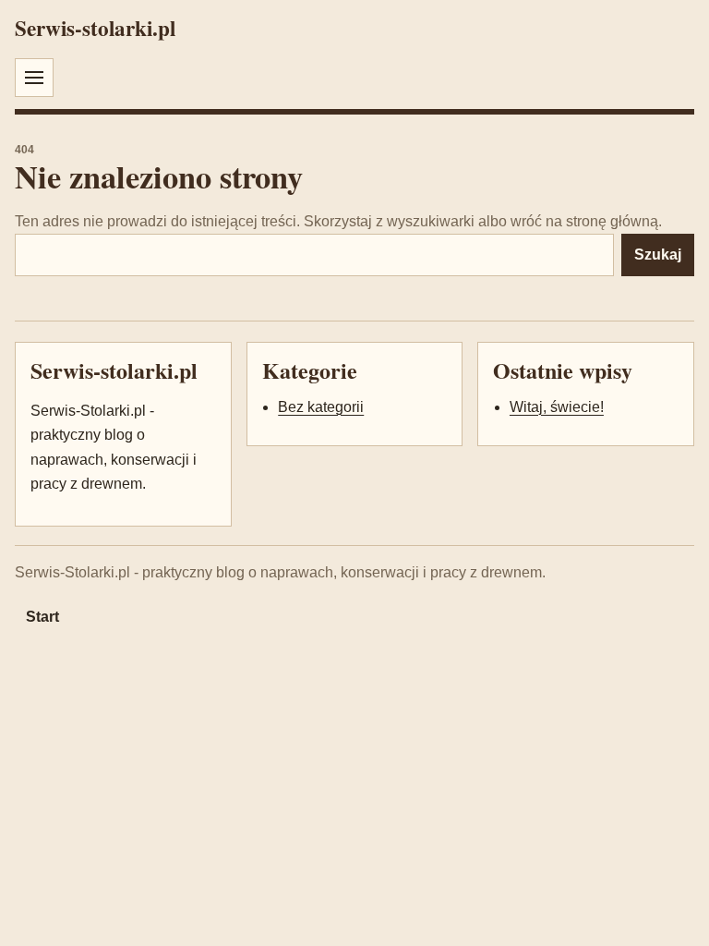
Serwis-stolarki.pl (95, 29)
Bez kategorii (321, 407)
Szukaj (657, 254)
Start (42, 617)
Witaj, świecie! (557, 407)
